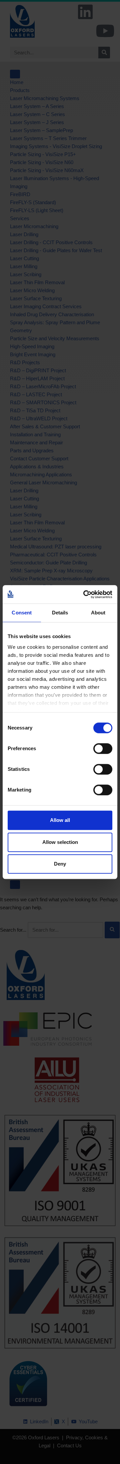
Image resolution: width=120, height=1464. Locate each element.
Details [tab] (60, 612)
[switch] (102, 748)
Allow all (60, 820)
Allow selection (60, 842)
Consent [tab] (22, 612)
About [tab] (98, 612)
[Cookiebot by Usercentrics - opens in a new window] (84, 594)
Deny (60, 864)
